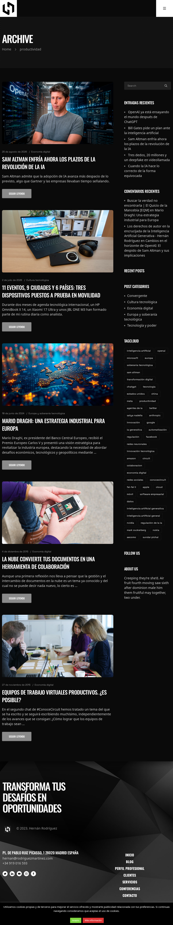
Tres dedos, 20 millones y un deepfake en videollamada (147, 157)
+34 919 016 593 (15, 863)
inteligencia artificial (139, 350)
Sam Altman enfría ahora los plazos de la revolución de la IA (48, 163)
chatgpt (131, 386)
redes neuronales (137, 444)
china (154, 393)
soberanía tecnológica (140, 365)
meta (130, 401)
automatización (158, 429)
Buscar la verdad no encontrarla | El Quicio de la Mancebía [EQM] (145, 205)
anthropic (154, 415)
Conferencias (129, 888)
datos (130, 501)
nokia (156, 530)
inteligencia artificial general (143, 515)
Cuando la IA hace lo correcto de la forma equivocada (141, 171)
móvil (130, 494)
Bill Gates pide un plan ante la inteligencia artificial (147, 130)
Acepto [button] (75, 920)
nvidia (130, 522)
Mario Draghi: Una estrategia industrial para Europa (53, 424)
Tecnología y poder (142, 325)
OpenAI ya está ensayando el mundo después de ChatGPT (146, 117)
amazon (131, 458)
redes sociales (135, 479)
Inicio (129, 854)
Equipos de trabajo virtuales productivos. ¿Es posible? (54, 696)
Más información (93, 920)
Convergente (137, 295)
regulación (133, 436)
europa (149, 358)
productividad (147, 401)
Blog (130, 861)
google (151, 422)
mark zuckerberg (136, 530)
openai (161, 350)
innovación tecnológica (140, 451)
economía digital (136, 472)
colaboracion (134, 465)
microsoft (132, 358)
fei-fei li (131, 487)
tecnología (149, 386)
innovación (133, 422)
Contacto (130, 895)
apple (146, 487)
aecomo (131, 537)
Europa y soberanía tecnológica (47, 413)
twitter (153, 408)
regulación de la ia (151, 522)
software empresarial (152, 494)
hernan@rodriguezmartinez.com (28, 858)
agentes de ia (134, 408)
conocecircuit (158, 479)
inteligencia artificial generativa (145, 508)
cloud (159, 487)
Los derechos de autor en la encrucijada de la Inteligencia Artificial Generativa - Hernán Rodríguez (147, 233)
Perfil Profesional (129, 868)
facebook (151, 436)
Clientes (129, 875)
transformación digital (140, 379)
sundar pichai (150, 537)
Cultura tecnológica (37, 280)
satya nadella (134, 415)
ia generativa (134, 429)
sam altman (133, 372)
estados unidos (136, 393)
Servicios (129, 881)
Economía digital (40, 151)
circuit (146, 458)
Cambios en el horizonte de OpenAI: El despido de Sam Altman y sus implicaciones (146, 247)
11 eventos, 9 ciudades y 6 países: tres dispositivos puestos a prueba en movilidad (51, 291)
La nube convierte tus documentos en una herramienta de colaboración (48, 562)
